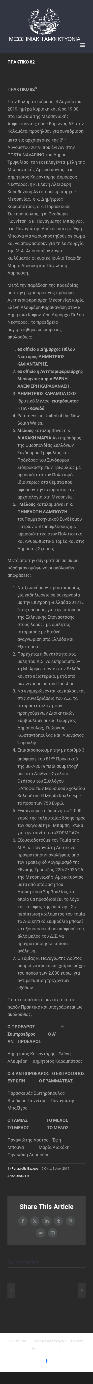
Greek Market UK (48, 1348)
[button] (11, 1290)
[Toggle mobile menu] (83, 45)
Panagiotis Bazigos (25, 1168)
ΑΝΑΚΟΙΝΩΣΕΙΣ (18, 1176)
